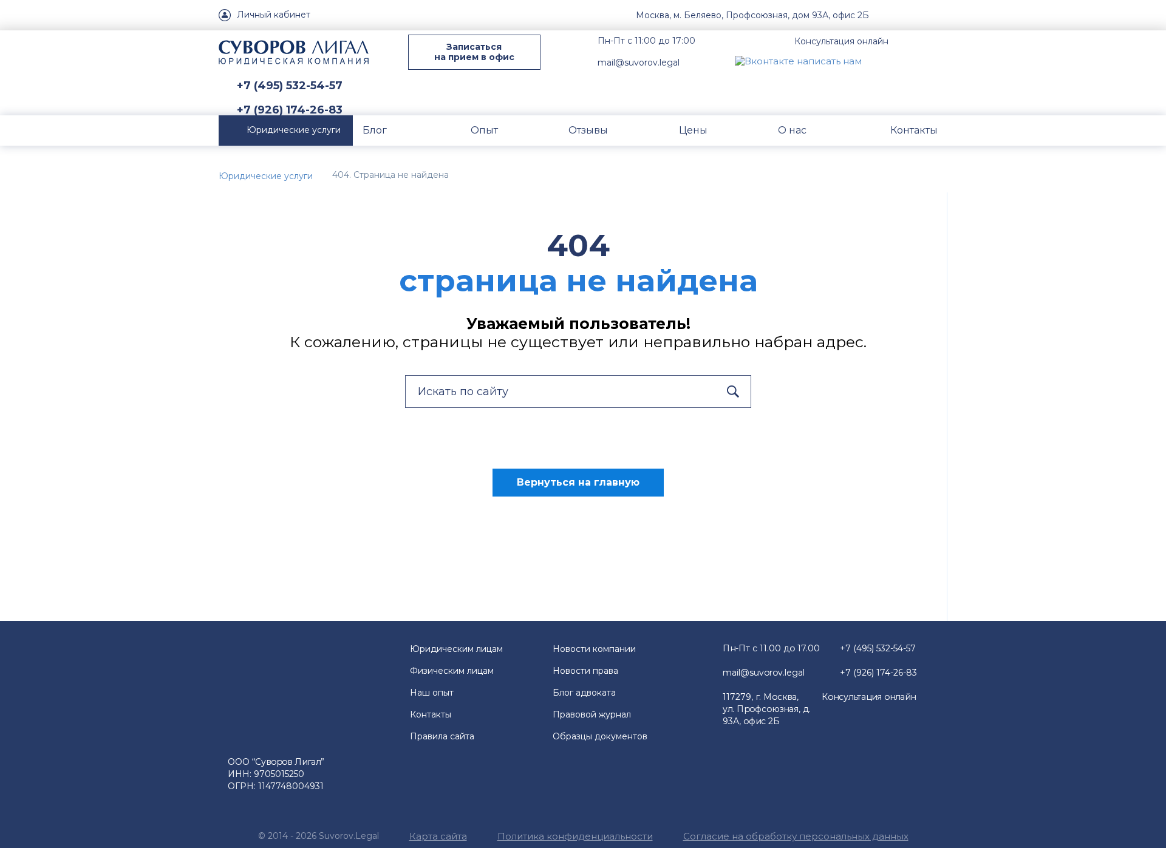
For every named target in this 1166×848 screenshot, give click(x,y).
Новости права (585, 670)
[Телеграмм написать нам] (910, 60)
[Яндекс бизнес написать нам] (938, 60)
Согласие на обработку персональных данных (796, 836)
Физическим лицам (452, 670)
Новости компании (594, 648)
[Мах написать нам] (881, 60)
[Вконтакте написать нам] (798, 60)
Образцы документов (600, 736)
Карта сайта (438, 836)
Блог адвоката (584, 692)
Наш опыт (432, 692)
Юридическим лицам (456, 648)
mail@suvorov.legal (639, 62)
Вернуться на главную (578, 482)
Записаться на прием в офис (474, 52)
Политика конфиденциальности (575, 836)
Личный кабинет (273, 14)
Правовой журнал (592, 714)
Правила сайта (442, 736)
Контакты (430, 714)
